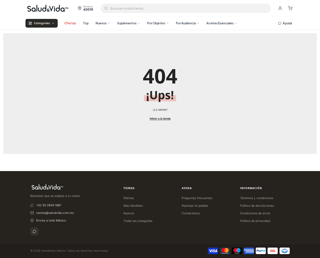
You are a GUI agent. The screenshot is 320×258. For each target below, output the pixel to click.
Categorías (42, 23)
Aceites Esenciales (220, 23)
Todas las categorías (137, 221)
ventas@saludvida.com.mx (55, 213)
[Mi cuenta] (280, 8)
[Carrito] (290, 8)
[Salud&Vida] (47, 8)
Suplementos (126, 23)
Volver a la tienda (160, 118)
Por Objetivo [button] (156, 23)
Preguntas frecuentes (197, 198)
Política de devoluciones (257, 205)
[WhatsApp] (34, 231)
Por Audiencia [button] (186, 23)
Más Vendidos (133, 205)
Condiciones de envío (255, 213)
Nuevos (101, 23)
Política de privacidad (255, 221)
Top (86, 23)
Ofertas (70, 23)
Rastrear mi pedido (195, 205)
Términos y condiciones (256, 198)
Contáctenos (191, 213)
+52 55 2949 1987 (48, 205)
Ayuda (287, 23)
